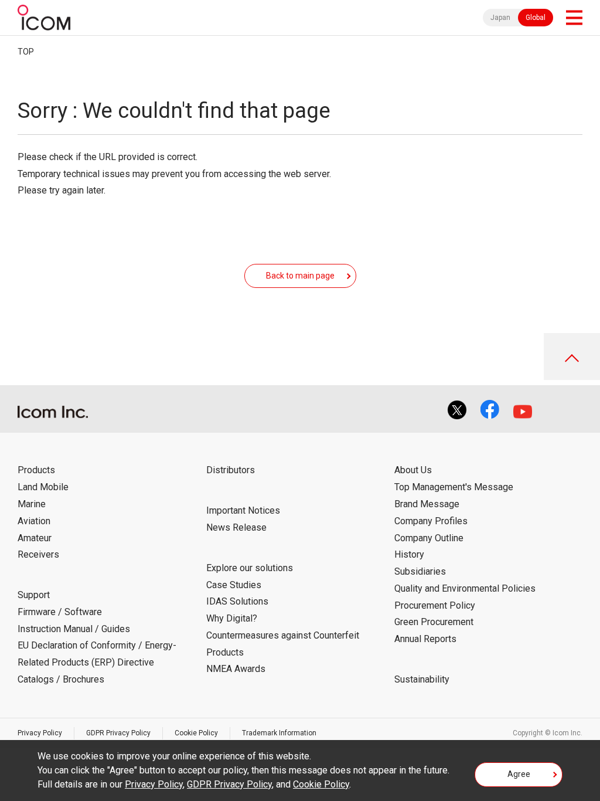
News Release (236, 527)
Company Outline (428, 538)
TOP (26, 51)
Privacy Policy (40, 733)
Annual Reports (425, 638)
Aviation (34, 521)
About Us (413, 470)
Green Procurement (433, 621)
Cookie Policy (196, 733)
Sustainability (421, 679)
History (409, 554)
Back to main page (300, 275)
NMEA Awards (235, 668)
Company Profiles (431, 521)
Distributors (230, 470)
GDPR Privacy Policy (118, 733)
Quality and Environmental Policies (465, 588)
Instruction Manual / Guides (74, 628)
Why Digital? (231, 618)
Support (34, 594)
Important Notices (243, 510)
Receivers (38, 554)
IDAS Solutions (237, 601)
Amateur (35, 538)
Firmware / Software (60, 611)
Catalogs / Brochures (61, 679)
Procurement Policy (434, 605)
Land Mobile (43, 487)
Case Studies (233, 584)
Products (36, 470)
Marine (32, 504)
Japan (500, 17)
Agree (518, 774)
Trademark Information (279, 733)
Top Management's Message (453, 487)
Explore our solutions (249, 567)
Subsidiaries (420, 571)
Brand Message (426, 504)
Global (536, 17)
